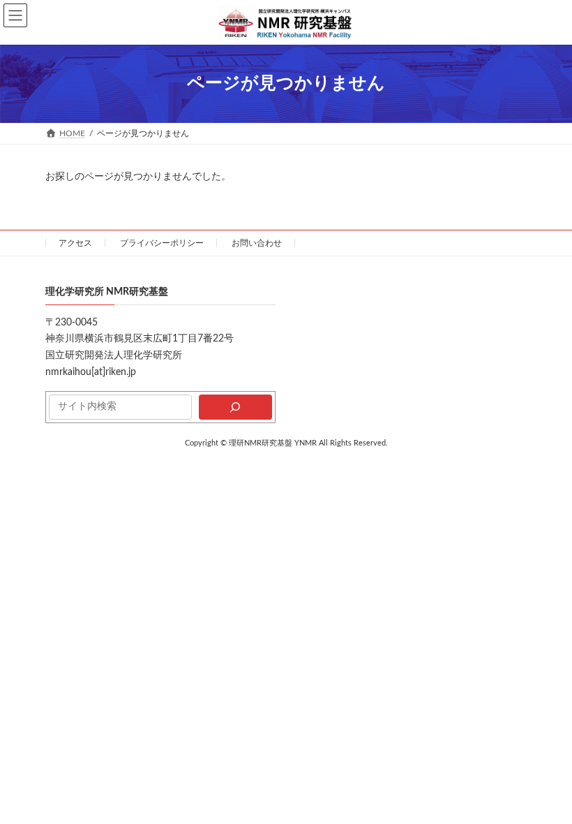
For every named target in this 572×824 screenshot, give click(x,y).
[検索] (235, 407)
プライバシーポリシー (162, 243)
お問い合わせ (257, 243)
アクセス (75, 243)
